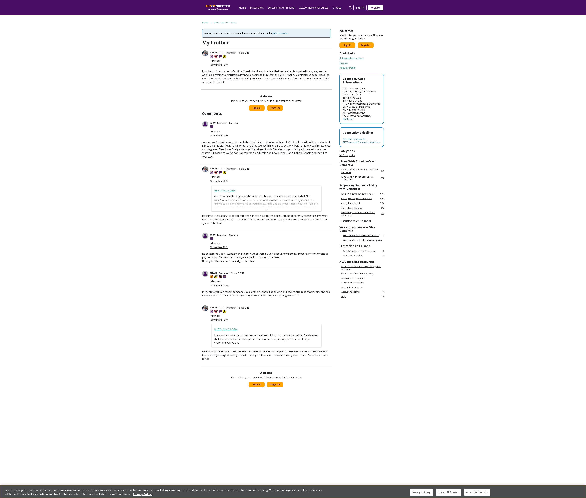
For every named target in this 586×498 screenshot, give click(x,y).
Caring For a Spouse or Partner (362, 198)
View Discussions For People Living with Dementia (361, 267)
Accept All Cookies (477, 492)
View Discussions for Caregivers (357, 273)
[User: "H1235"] (205, 274)
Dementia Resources (351, 287)
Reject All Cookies (449, 492)
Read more (348, 119)
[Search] (350, 7)
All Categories (347, 155)
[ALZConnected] (218, 7)
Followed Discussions (351, 58)
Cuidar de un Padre (363, 255)
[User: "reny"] (205, 124)
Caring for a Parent (362, 203)
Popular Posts (347, 67)
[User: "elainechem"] (205, 53)
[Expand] (266, 209)
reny (212, 123)
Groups (343, 63)
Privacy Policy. (142, 494)
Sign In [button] (257, 108)
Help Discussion (280, 33)
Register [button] (275, 108)
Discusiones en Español (353, 278)
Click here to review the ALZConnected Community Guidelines (361, 140)
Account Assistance (362, 291)
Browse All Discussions (352, 282)
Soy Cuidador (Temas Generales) (363, 251)
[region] (293, 491)
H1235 (213, 272)
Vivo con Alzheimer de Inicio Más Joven (362, 240)
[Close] (581, 491)
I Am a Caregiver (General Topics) (362, 193)
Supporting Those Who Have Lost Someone (362, 214)
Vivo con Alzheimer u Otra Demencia (363, 235)
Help (362, 296)
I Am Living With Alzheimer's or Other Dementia (362, 171)
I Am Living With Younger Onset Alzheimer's (362, 178)
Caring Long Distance (362, 207)
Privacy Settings (422, 492)
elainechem (217, 52)
